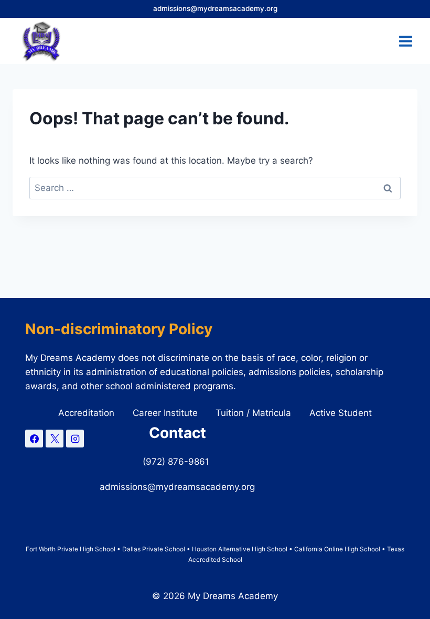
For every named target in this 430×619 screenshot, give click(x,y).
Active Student (340, 413)
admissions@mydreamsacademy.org (215, 8)
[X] (54, 438)
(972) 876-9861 (177, 461)
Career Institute (165, 413)
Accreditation (86, 413)
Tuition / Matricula (253, 413)
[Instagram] (75, 438)
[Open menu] (405, 40)
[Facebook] (34, 438)
